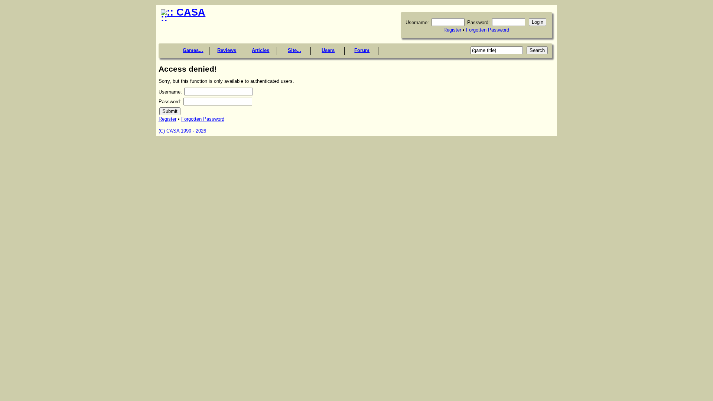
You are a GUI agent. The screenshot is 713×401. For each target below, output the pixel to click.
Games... (193, 50)
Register (452, 30)
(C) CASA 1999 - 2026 (182, 131)
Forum (361, 50)
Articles (260, 50)
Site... (294, 50)
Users (328, 50)
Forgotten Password (487, 30)
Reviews (226, 50)
